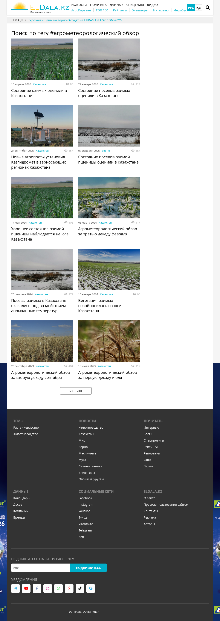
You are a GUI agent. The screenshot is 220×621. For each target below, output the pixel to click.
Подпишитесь (88, 568)
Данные (21, 491)
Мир (82, 440)
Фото (147, 460)
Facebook (85, 498)
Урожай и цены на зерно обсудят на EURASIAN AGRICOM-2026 (75, 20)
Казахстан (39, 84)
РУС (191, 8)
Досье (17, 504)
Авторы (149, 524)
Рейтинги (151, 447)
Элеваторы (87, 473)
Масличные (87, 453)
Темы (18, 421)
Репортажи (152, 453)
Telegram (85, 530)
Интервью (151, 427)
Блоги (148, 434)
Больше (76, 391)
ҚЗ (198, 8)
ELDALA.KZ (153, 491)
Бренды (19, 517)
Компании (21, 511)
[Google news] (90, 588)
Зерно (106, 151)
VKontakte (86, 524)
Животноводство (25, 434)
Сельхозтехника (90, 466)
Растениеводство (26, 427)
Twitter (84, 517)
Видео (148, 466)
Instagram (86, 504)
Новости (87, 421)
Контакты (151, 511)
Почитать (153, 421)
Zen (81, 537)
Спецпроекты (154, 440)
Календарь (21, 498)
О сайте (149, 498)
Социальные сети (96, 491)
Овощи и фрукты (91, 479)
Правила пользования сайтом (166, 504)
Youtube (84, 511)
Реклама (150, 517)
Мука (82, 460)
